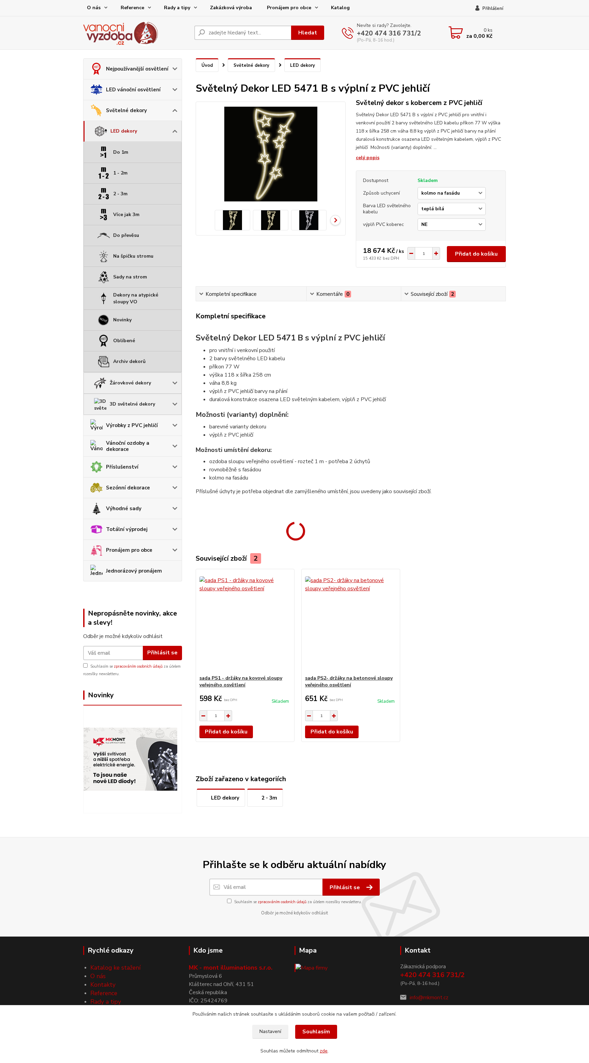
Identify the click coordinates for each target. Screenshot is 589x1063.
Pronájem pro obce (289, 7)
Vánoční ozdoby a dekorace (127, 446)
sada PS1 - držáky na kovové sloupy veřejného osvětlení (240, 681)
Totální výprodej (127, 529)
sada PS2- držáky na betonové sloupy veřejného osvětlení (349, 681)
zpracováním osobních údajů (138, 666)
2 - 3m (120, 194)
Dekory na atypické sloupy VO (135, 298)
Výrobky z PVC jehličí (132, 425)
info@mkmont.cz (429, 997)
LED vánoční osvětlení (133, 89)
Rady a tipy (177, 7)
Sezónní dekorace (128, 487)
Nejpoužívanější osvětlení (137, 68)
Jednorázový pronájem (134, 570)
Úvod (207, 65)
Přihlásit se (162, 652)
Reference (132, 7)
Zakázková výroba (231, 7)
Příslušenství (122, 467)
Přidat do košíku (476, 254)
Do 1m (120, 152)
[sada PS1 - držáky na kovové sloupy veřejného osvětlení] (245, 622)
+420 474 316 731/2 (389, 33)
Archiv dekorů (129, 361)
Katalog (340, 7)
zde (324, 1051)
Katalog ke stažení (115, 967)
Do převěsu (126, 235)
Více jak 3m (126, 214)
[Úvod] (136, 33)
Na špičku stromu (133, 256)
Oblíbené (124, 340)
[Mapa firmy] (311, 967)
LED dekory (123, 131)
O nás (94, 7)
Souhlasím (316, 1031)
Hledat (307, 32)
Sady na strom (130, 277)
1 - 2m (120, 173)
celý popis (367, 157)
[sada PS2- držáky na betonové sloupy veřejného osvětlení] (350, 622)
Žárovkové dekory (130, 383)
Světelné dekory (126, 110)
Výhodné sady (123, 508)
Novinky (122, 320)
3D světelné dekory (132, 404)
